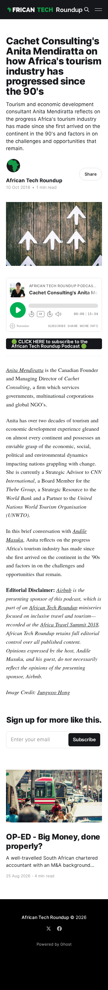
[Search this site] (87, 9)
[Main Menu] (98, 9)
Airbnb (63, 589)
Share (91, 174)
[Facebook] (59, 928)
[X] (48, 928)
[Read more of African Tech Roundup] (13, 165)
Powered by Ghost (54, 944)
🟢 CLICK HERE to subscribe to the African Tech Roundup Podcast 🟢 (49, 344)
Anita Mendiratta (25, 369)
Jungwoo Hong (53, 692)
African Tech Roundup (34, 180)
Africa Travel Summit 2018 (69, 624)
